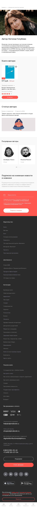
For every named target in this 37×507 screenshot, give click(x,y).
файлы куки (15, 492)
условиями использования (21, 200)
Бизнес (5, 316)
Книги (5, 227)
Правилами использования (11, 204)
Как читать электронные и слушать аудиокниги (17, 376)
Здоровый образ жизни (10, 335)
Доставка (6, 396)
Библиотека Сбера (9, 342)
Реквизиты (6, 240)
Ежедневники (7, 345)
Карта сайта (7, 358)
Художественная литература (12, 322)
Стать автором (18, 464)
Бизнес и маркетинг (7, 111)
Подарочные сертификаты (11, 389)
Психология (6, 312)
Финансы (6, 319)
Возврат (6, 399)
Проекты (6, 250)
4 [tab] (20, 167)
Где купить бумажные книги (11, 380)
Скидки (5, 303)
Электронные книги (9, 293)
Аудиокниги (6, 296)
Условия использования (10, 237)
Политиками (28, 203)
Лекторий (6, 299)
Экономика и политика (10, 332)
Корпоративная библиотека (11, 274)
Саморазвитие (7, 306)
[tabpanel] (9, 154)
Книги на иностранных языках (12, 351)
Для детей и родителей (10, 325)
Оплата (5, 393)
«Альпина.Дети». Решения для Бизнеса (14, 268)
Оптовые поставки (9, 278)
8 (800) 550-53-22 (10, 450)
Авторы (5, 230)
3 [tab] (19, 167)
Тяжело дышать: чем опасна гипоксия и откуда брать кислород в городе (17, 114)
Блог (4, 233)
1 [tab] (16, 167)
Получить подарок (16, 210)
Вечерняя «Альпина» (9, 246)
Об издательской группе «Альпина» (14, 243)
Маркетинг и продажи (9, 329)
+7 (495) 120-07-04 (10, 452)
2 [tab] (17, 167)
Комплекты (6, 355)
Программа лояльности (10, 386)
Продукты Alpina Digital (10, 271)
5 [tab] (21, 167)
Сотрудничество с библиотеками (13, 370)
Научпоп (5, 309)
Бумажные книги (8, 290)
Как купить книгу (8, 373)
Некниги (5, 348)
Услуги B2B (6, 265)
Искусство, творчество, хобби (12, 338)
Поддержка (18, 459)
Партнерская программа (10, 253)
